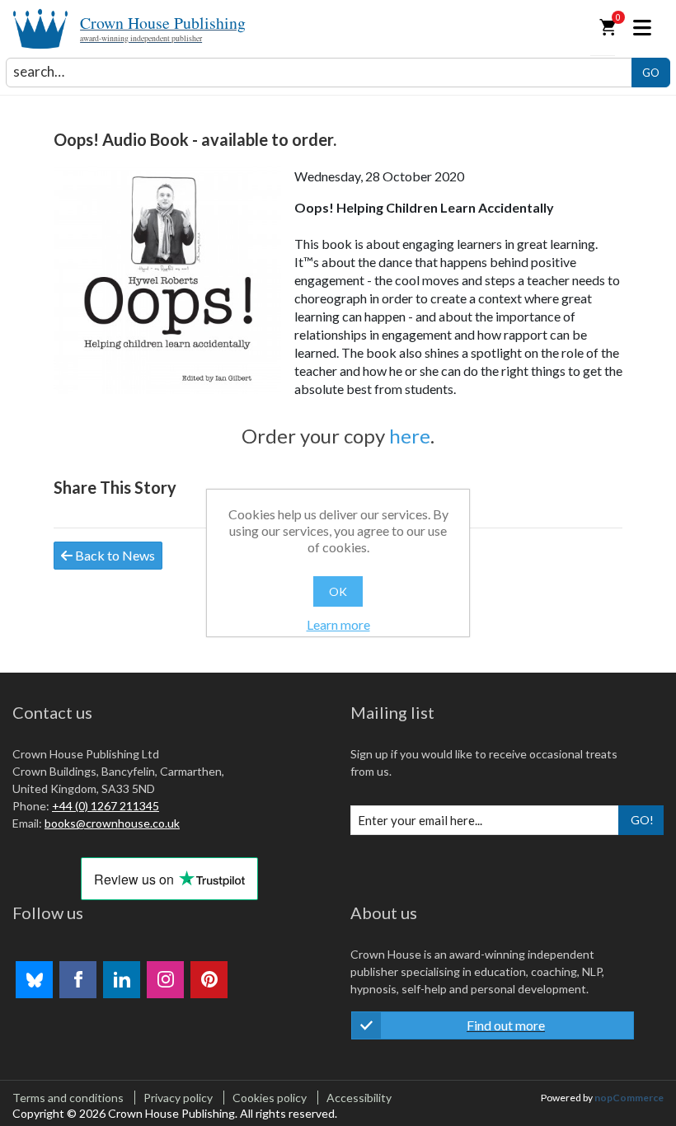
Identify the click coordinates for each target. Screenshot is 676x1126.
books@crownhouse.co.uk (112, 823)
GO (651, 72)
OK (338, 591)
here (409, 436)
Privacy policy (178, 1098)
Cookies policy (269, 1098)
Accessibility (359, 1098)
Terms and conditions (68, 1098)
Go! (642, 820)
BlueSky (34, 979)
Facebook (77, 979)
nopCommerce (629, 1097)
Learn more (338, 624)
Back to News (114, 555)
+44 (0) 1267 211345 (105, 806)
